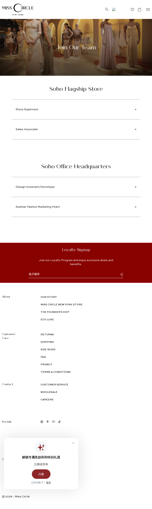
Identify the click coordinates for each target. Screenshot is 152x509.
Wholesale (49, 392)
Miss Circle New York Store (62, 305)
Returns (47, 334)
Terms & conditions (56, 372)
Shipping (47, 342)
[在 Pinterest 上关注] (47, 421)
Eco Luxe (47, 319)
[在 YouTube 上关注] (53, 421)
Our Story (49, 297)
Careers (47, 400)
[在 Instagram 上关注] (42, 421)
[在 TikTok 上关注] (59, 421)
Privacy (46, 364)
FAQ (43, 357)
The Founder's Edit (55, 312)
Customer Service (54, 385)
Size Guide (48, 349)
